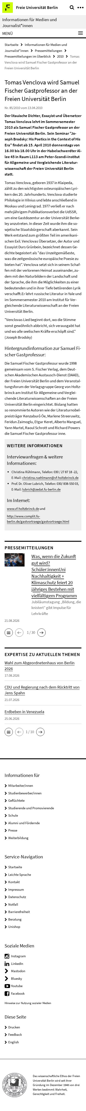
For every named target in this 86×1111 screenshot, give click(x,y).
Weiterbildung (18, 838)
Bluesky (16, 978)
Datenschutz (17, 897)
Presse (12, 830)
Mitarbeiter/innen (20, 785)
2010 (60, 56)
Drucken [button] (14, 1027)
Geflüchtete (16, 800)
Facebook (18, 993)
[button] (9, 632)
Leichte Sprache (19, 874)
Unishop (14, 926)
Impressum (16, 889)
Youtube (16, 986)
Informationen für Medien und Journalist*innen (29, 22)
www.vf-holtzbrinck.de (23, 508)
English (13, 1042)
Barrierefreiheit (19, 912)
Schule (13, 815)
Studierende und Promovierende (31, 808)
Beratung (15, 919)
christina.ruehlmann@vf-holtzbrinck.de (50, 477)
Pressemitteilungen (48, 50)
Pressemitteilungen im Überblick (28, 56)
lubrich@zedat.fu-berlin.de (41, 489)
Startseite (11, 44)
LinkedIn (17, 963)
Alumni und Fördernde (24, 823)
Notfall (13, 904)
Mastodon (18, 971)
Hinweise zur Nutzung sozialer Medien (28, 1003)
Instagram (18, 956)
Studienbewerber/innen (25, 793)
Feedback (15, 1034)
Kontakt (14, 882)
